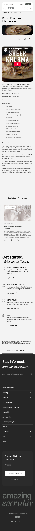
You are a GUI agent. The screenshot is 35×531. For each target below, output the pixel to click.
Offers (5, 427)
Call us (21, 4)
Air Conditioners (8, 402)
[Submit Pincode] (28, 465)
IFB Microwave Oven (23, 84)
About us (6, 432)
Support (28, 4)
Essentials (6, 412)
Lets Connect (11, 308)
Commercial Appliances (11, 407)
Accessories (7, 417)
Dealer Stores (15, 480)
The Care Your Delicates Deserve (13, 228)
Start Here (10, 293)
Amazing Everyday (9, 422)
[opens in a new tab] (12, 521)
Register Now (11, 278)
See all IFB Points (13, 473)
